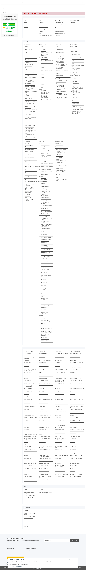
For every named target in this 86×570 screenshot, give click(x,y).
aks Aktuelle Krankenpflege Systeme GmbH (29, 357)
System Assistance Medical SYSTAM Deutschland (60, 466)
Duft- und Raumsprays (29, 126)
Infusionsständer (75, 48)
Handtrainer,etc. (28, 62)
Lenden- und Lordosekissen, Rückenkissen (61, 174)
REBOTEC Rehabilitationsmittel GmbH (30, 450)
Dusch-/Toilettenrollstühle (46, 239)
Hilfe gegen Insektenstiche (30, 103)
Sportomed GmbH (58, 463)
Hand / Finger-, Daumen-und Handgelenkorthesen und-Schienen (46, 73)
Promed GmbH (73, 444)
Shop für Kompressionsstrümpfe (45, 35)
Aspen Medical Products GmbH (45, 360)
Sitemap (40, 33)
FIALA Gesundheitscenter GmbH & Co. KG (77, 389)
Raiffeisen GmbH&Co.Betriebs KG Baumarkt (45, 447)
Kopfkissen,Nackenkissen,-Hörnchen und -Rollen (61, 171)
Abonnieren (74, 540)
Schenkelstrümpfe (59, 155)
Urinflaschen (74, 81)
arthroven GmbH (27, 360)
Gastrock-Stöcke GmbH (59, 393)
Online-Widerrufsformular (60, 33)
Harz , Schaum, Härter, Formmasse (60, 89)
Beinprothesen (42, 46)
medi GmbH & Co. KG (28, 420)
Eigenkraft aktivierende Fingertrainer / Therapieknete (46, 321)
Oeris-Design (26, 429)
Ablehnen (68, 565)
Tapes (26, 69)
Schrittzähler (27, 196)
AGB (55, 26)
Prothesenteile (43, 51)
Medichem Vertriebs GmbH (60, 420)
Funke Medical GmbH (43, 393)
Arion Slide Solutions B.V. (75, 357)
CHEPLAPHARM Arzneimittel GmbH (44, 375)
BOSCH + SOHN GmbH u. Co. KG (61, 369)
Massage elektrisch (29, 64)
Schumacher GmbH (27, 458)
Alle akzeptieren (68, 559)
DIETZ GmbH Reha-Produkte (75, 378)
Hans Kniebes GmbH (28, 399)
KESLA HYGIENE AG (43, 411)
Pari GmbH (26, 442)
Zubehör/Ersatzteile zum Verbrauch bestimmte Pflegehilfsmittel (76, 112)
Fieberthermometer (29, 179)
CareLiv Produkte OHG (28, 374)
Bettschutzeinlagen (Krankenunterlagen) (45, 272)
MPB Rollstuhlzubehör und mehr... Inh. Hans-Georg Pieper (61, 425)
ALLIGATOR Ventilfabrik (59, 357)
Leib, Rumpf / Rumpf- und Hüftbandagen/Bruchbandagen (62, 59)
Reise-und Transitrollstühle (46, 256)
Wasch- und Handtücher (30, 111)
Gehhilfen (41, 176)
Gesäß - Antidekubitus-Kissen (46, 228)
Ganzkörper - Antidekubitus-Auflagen (46, 219)
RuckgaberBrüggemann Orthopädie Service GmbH (44, 456)
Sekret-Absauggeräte (29, 145)
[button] (82, 2)
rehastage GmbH (73, 449)
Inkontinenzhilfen (73, 51)
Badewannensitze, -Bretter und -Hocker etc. (46, 156)
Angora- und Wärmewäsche (30, 77)
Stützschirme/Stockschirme (46, 200)
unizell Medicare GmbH (43, 474)
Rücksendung (42, 29)
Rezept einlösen (73, 22)
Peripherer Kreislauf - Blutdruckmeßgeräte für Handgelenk (30, 184)
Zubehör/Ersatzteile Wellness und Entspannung (31, 138)
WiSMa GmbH (73, 479)
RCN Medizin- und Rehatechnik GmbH (61, 447)
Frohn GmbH (26, 393)
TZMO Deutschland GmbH (60, 470)
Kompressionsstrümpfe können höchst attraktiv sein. (45, 493)
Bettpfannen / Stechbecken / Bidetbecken (77, 77)
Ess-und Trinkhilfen (44, 146)
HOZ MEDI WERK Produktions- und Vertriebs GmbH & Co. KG (61, 403)
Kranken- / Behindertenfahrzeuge (45, 235)
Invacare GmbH (58, 406)
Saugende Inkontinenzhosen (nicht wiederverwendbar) (77, 58)
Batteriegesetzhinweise (59, 31)
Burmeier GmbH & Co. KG (60, 372)
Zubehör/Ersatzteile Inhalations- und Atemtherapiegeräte (29, 174)
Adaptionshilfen (42, 143)
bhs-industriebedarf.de (43, 365)
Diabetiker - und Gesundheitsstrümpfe (60, 152)
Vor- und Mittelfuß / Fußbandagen (60, 68)
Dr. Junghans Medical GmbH (44, 380)
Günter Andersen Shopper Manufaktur (60, 397)
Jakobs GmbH (26, 409)
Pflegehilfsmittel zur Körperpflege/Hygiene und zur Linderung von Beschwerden (76, 74)
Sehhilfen (57, 182)
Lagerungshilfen (42, 289)
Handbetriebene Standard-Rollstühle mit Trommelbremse (46, 254)
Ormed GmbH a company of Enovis (44, 433)
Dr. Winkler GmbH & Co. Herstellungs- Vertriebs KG (60, 381)
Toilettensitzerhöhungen (45, 326)
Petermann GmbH (58, 442)
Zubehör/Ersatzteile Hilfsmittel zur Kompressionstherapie (62, 164)
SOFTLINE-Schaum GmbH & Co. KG (30, 463)
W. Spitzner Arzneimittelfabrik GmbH (45, 477)
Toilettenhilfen (42, 325)
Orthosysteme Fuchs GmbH (44, 436)
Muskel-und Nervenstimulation (28, 153)
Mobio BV (41, 424)
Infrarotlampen (28, 83)
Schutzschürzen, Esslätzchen (77, 109)
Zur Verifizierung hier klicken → (9, 35)
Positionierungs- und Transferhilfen (76, 69)
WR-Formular (57, 35)
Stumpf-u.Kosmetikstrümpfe (46, 52)
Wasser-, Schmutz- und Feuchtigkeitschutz (29, 113)
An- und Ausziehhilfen (45, 145)
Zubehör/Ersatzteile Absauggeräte (29, 147)
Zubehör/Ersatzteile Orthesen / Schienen (46, 86)
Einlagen (56, 71)
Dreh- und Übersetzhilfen (46, 305)
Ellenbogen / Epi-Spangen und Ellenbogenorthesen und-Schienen (47, 62)
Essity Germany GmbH (28, 388)
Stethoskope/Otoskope (29, 197)
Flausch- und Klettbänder (61, 82)
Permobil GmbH (42, 442)
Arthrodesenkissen (44, 317)
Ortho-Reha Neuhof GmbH (60, 433)
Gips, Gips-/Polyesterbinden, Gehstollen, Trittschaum (61, 86)
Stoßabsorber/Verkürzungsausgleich (63, 76)
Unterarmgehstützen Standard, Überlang (45, 207)
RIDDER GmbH (57, 453)
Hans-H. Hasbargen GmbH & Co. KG (45, 400)
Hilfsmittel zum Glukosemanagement (28, 159)
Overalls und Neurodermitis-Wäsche (30, 51)
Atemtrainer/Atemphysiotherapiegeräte (33, 166)
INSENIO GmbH (42, 406)
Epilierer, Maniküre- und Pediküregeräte (30, 99)
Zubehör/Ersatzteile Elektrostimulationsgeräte (30, 156)
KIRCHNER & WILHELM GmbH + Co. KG (76, 412)
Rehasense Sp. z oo (58, 449)
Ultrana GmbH (26, 474)
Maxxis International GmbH (44, 417)
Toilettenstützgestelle (45, 339)
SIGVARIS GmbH (58, 458)
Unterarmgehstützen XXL (45, 209)
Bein (41, 293)
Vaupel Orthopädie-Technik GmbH (61, 474)
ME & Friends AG (58, 417)
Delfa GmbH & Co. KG (74, 374)
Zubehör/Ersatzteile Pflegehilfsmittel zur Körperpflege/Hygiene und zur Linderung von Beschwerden (78, 86)
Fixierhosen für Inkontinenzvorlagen (76, 54)
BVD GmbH (72, 372)
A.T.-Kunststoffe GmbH (28, 351)
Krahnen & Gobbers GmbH (29, 415)
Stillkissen (58, 177)
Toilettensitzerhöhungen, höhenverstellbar (45, 335)
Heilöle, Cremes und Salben (30, 101)
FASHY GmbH (57, 388)
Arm (41, 291)
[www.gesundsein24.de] (3, 2)
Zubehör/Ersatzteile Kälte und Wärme (31, 92)
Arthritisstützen (44, 179)
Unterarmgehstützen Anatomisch (45, 203)
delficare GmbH (27, 378)
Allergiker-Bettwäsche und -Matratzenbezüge (30, 48)
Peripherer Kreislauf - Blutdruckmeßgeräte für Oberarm (30, 188)
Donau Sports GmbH (28, 380)
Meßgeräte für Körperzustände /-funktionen (30, 177)
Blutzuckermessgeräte (29, 161)
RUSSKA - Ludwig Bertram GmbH (61, 455)
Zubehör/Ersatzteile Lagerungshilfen (44, 299)
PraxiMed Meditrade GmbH (44, 444)
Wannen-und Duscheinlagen (46, 164)
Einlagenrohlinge (59, 75)
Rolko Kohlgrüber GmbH (75, 453)
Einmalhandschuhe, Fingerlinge (75, 104)
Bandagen (57, 46)
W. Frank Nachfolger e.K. (28, 476)
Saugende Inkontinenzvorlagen (76, 61)
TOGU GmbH (72, 468)
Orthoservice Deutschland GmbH (30, 436)
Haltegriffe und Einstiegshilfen (47, 163)
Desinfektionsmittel (75, 102)
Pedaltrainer (43, 323)
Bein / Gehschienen (44, 59)
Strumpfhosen (59, 157)
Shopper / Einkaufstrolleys (46, 199)
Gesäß (42, 296)
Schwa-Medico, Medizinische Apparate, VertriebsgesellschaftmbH (45, 460)
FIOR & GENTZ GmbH (28, 391)
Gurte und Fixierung (45, 241)
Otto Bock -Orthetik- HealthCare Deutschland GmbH (30, 439)
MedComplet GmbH (74, 417)
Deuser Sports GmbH (43, 378)
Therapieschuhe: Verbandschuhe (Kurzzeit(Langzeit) (44, 96)
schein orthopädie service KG (76, 455)
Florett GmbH (41, 391)
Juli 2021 (25, 489)
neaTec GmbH (26, 427)
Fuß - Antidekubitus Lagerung (46, 216)
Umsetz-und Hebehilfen (45, 310)
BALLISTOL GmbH (27, 362)
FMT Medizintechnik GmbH (60, 391)
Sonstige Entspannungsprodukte (29, 134)
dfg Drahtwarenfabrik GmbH (60, 378)
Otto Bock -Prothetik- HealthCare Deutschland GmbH (45, 439)
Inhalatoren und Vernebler (30, 168)
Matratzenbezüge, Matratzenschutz (44, 281)
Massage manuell (28, 66)
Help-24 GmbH (26, 402)
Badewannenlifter (44, 153)
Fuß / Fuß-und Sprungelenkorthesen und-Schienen (46, 66)
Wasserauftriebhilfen (29, 71)
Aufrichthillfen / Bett (45, 269)
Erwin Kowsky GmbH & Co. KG (76, 383)
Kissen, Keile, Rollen (59, 166)
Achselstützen (43, 177)
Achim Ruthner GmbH (59, 351)
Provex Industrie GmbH (28, 446)
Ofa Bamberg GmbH (43, 429)
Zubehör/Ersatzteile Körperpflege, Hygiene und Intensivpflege (30, 117)
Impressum (12, 566)
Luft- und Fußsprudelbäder (30, 128)
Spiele (26, 67)
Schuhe (40, 88)
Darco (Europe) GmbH (59, 374)
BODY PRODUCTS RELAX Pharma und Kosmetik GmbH (30, 370)
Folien (57, 83)
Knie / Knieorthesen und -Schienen (46, 76)
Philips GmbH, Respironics (29, 444)
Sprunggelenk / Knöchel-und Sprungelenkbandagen (61, 65)
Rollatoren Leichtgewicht (45, 189)
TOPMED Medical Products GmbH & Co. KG (30, 471)
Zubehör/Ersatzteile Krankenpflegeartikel (45, 287)
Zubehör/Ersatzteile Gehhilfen (46, 213)
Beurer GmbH (26, 365)
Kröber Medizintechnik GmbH (45, 415)
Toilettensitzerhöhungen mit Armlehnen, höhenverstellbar (46, 332)
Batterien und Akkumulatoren (45, 169)
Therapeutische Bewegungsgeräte (46, 318)
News (40, 20)
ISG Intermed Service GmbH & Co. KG (76, 407)
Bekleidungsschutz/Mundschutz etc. (78, 99)
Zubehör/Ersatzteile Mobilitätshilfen (44, 313)
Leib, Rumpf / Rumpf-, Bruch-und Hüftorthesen (46, 79)
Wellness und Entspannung (29, 125)
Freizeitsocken (59, 154)
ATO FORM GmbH (58, 360)
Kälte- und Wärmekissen (30, 84)
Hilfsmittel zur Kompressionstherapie (59, 147)
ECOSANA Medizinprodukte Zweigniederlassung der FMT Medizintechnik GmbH (29, 385)
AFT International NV (43, 353)
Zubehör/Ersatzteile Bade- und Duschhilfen (47, 167)
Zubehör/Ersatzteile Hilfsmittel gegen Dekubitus (47, 233)
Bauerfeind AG (57, 362)
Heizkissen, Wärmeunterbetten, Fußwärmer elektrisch (29, 80)
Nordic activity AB (58, 427)
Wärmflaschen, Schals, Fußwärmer (29, 89)
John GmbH (41, 409)
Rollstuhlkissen (44, 258)
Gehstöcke (43, 184)
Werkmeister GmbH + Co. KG (75, 476)
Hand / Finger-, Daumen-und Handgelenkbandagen (61, 54)
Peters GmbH (72, 442)
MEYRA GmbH (26, 424)
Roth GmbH (26, 455)
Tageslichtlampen (28, 136)
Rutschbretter (43, 309)
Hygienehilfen (28, 108)
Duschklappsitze (44, 159)
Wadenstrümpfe (59, 162)
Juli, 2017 (41, 489)
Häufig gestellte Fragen (74, 20)
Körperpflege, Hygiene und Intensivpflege (29, 95)
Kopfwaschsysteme (75, 79)
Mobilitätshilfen (42, 301)
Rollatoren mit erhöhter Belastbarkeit (45, 192)
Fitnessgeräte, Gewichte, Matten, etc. (30, 57)
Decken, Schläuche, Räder (46, 237)
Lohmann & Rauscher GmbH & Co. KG (30, 418)
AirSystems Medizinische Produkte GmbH (61, 354)
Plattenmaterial (59, 92)
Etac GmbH (41, 388)
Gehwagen (43, 188)
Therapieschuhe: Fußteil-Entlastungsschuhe (45, 93)
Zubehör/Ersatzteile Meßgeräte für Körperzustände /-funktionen (31, 200)
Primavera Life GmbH (59, 444)
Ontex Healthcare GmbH (59, 429)
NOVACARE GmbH (73, 427)
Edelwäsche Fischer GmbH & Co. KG (45, 384)
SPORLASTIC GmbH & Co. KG (44, 463)
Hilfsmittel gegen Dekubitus (44, 215)
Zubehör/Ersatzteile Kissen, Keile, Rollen (61, 180)
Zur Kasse (26, 26)
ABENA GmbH (42, 351)
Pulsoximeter (27, 194)
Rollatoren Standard (45, 197)
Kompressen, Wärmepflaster (30, 86)
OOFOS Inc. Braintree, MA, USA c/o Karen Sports (77, 430)
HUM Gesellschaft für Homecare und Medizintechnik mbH (76, 403)
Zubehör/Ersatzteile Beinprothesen (44, 55)
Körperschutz (27, 123)
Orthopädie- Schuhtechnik (29, 495)
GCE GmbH (72, 393)
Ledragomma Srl (73, 415)
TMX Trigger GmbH (58, 468)
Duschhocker (43, 158)
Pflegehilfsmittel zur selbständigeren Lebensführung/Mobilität (75, 91)
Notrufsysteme (74, 94)
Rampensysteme (44, 307)
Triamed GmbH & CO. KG (44, 470)
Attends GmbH (73, 360)
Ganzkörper (43, 294)
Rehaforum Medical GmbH (44, 449)
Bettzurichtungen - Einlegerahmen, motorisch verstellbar (46, 275)
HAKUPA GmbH (73, 396)
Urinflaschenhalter (75, 83)
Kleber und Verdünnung (61, 91)
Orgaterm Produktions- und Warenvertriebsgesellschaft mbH (30, 433)
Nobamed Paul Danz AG (44, 427)
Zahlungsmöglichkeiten (43, 26)
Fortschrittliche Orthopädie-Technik (29, 493)
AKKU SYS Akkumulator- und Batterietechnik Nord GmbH (75, 354)
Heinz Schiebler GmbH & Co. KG (76, 399)
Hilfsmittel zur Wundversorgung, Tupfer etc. (77, 107)
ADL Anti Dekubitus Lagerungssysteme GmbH (29, 354)
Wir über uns (41, 22)
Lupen (57, 184)
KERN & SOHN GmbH (28, 411)
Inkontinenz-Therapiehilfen (77, 56)
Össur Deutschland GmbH (75, 436)
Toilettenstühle (44, 337)
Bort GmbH (41, 369)
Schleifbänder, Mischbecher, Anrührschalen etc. (61, 95)
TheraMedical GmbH (74, 465)
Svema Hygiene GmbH (43, 465)
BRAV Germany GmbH (74, 369)
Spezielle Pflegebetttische (77, 71)
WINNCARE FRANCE (58, 479)
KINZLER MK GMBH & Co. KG (60, 411)
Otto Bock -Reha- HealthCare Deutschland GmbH (60, 439)
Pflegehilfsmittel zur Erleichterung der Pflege (77, 66)
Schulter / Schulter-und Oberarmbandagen (60, 62)
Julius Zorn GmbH (58, 409)
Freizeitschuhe (43, 90)
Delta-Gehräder (44, 181)
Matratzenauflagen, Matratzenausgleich (44, 279)
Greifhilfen (43, 148)
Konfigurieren (68, 562)
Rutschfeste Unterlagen (45, 150)
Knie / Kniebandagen (60, 56)
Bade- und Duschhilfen (43, 151)
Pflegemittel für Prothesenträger (44, 48)
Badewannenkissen (60, 168)
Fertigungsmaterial (58, 78)
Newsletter (41, 31)
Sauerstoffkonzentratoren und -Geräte (31, 170)
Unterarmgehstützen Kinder (46, 205)
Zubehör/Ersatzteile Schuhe (46, 99)
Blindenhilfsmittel (42, 172)
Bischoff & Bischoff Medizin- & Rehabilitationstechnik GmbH (76, 366)
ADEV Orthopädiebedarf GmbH (76, 351)
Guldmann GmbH (42, 396)
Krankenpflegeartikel (43, 267)
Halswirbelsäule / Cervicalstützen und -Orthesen (47, 69)
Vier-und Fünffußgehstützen (46, 211)
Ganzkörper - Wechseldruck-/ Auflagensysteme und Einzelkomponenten (46, 225)
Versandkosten (42, 24)
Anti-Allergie (26, 46)
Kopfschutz (27, 121)
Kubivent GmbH (58, 415)
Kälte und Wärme (27, 75)
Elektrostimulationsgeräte (29, 149)
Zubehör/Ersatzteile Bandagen (62, 70)
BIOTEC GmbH (57, 365)
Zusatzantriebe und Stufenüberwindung (45, 265)
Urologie (73, 63)
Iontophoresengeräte (29, 151)
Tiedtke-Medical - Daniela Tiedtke (30, 468)
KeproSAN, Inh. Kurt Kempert (76, 409)
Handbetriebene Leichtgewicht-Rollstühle (45, 243)
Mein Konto (26, 24)
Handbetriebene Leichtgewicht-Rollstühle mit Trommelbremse (46, 247)
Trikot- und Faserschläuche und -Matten (61, 98)
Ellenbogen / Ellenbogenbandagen (60, 51)
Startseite (25, 20)
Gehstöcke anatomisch (45, 186)
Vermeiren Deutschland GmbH (76, 474)
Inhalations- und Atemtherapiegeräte (28, 164)
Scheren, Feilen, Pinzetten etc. (31, 109)
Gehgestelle (43, 183)
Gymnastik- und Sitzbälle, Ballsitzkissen (30, 60)
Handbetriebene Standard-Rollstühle (46, 250)
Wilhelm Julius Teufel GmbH (44, 479)
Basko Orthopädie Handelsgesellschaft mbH (44, 363)
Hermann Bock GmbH (43, 402)
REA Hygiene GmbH (74, 446)
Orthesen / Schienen (43, 57)
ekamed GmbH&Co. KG (59, 383)
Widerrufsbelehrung (59, 22)
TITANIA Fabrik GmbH (43, 468)
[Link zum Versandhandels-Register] (9, 27)
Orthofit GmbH (73, 433)
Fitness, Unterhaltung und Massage (29, 54)
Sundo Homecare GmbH (75, 463)
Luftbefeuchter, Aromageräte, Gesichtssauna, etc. (31, 131)
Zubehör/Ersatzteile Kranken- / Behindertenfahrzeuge (47, 262)
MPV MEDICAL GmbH (74, 424)
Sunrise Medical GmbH (28, 465)
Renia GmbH (41, 453)
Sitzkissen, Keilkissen (60, 176)
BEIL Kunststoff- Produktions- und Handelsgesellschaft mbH (76, 363)
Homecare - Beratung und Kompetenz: (29, 501)
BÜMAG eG (41, 372)
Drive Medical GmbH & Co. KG (76, 380)
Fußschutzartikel (58, 143)
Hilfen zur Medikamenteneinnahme (30, 106)
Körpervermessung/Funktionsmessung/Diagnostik (35, 181)
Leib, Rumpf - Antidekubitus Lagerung (46, 230)
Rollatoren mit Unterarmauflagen (44, 195)
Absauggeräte (26, 143)
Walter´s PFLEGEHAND (59, 476)
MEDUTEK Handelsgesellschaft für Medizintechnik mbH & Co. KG (77, 421)
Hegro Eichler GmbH (59, 399)
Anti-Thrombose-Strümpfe (61, 149)
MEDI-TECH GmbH (42, 420)
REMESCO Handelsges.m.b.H (29, 453)
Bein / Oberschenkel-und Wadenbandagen (61, 48)
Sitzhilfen (41, 315)
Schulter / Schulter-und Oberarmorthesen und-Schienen (45, 83)
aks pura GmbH (42, 357)
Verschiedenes (26, 120)
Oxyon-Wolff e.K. (73, 438)
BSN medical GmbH (27, 372)
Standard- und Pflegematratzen (44, 284)
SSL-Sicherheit (57, 20)
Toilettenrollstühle (44, 260)
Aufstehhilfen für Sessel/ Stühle (45, 303)
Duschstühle (43, 161)
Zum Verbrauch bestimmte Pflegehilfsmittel (75, 97)
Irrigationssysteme (75, 49)
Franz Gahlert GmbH (74, 391)
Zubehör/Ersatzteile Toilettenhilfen (44, 341)
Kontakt (25, 22)
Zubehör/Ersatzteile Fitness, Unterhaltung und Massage (30, 73)
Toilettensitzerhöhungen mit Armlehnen (46, 329)
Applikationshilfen (73, 46)
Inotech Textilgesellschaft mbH (30, 406)
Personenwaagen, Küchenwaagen (28, 192)
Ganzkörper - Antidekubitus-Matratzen (46, 222)
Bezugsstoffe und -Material (61, 80)
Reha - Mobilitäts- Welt (28, 497)
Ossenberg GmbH (58, 436)
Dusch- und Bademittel (29, 97)
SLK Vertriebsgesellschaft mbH (76, 458)
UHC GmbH (72, 470)
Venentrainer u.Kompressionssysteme (61, 160)
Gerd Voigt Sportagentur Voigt (29, 396)
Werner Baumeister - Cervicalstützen (28, 480)
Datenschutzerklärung (19, 566)
